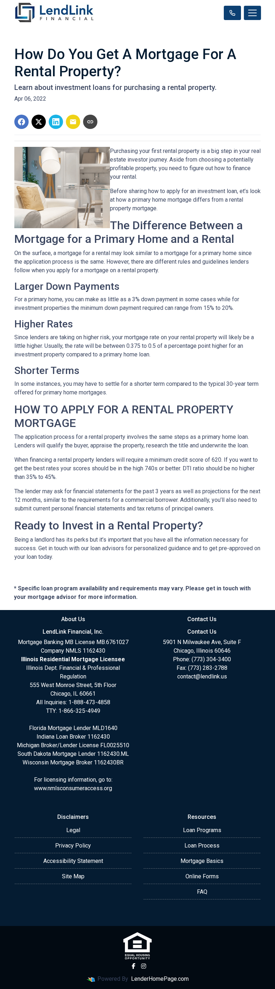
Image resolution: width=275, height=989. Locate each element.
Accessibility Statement (73, 861)
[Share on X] (39, 122)
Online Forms (202, 876)
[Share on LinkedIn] (56, 122)
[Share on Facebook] (21, 122)
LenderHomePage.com (160, 978)
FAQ (202, 891)
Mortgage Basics (201, 861)
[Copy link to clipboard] (90, 122)
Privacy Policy (73, 845)
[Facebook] (133, 966)
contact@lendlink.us (202, 676)
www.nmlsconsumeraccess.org (73, 788)
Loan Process (201, 845)
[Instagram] (143, 966)
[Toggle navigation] (252, 13)
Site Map (73, 876)
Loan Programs (202, 830)
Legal (73, 830)
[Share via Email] (73, 122)
